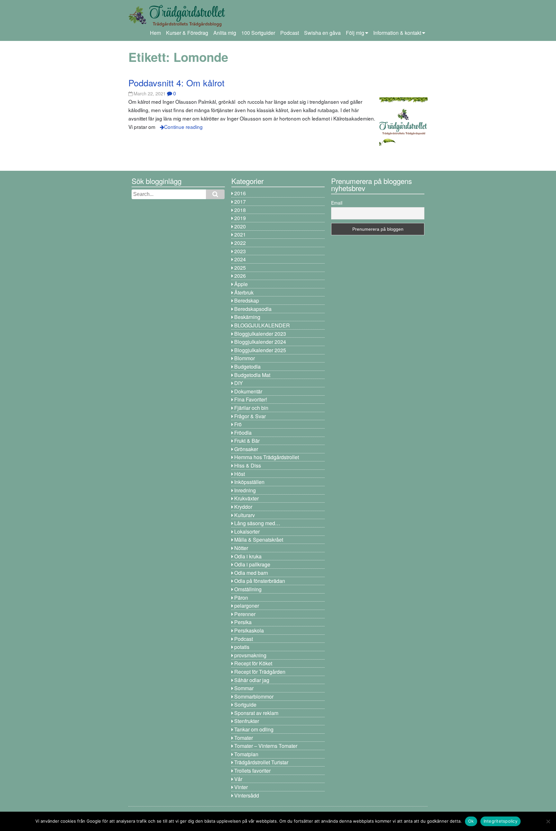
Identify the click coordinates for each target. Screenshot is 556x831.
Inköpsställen (249, 482)
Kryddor (243, 506)
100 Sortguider (258, 32)
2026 (240, 275)
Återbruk (244, 292)
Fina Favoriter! (250, 399)
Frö (238, 424)
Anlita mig (224, 32)
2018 (240, 210)
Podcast (289, 32)
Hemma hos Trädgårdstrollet (266, 457)
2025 (240, 267)
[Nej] (548, 821)
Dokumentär (248, 391)
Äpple (241, 284)
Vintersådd (246, 795)
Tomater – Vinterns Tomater (265, 745)
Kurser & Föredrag (187, 32)
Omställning (248, 589)
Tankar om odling (253, 729)
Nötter (241, 548)
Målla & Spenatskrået (258, 539)
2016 (240, 193)
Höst (239, 474)
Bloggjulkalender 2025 (260, 350)
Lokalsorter (247, 531)
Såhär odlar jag (251, 680)
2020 (240, 226)
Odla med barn (251, 572)
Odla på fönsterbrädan (259, 581)
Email (336, 202)
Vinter (241, 787)
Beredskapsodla (253, 309)
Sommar (244, 688)
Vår (238, 779)
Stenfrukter (246, 721)
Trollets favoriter (252, 770)
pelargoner (246, 605)
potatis (241, 647)
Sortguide (245, 704)
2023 (240, 251)
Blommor (244, 358)
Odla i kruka (248, 556)
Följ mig (355, 32)
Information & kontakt (397, 32)
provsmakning (250, 655)
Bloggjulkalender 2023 (260, 333)
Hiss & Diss (247, 465)
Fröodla (243, 432)
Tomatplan (246, 754)
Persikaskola (249, 630)
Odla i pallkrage (252, 564)
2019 (240, 218)
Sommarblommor (253, 696)
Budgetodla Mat (252, 375)
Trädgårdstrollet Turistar (261, 762)
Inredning (245, 490)
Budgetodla (247, 366)
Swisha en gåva (322, 32)
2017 (240, 201)
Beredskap (246, 300)
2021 (240, 234)
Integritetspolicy (500, 821)
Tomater (243, 737)
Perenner (244, 614)
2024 (240, 259)
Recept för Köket (253, 663)
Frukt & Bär (247, 440)
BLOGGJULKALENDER (262, 325)
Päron (241, 597)
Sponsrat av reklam (256, 713)
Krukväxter (246, 498)
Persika (243, 622)
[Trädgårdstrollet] (176, 24)
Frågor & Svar (250, 416)
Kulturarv (244, 515)
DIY (238, 383)
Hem (155, 32)
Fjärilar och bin (251, 407)
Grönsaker (246, 449)
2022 (240, 242)
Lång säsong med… (257, 523)
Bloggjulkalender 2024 (260, 341)
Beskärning (247, 317)
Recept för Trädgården (259, 671)
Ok (471, 821)
